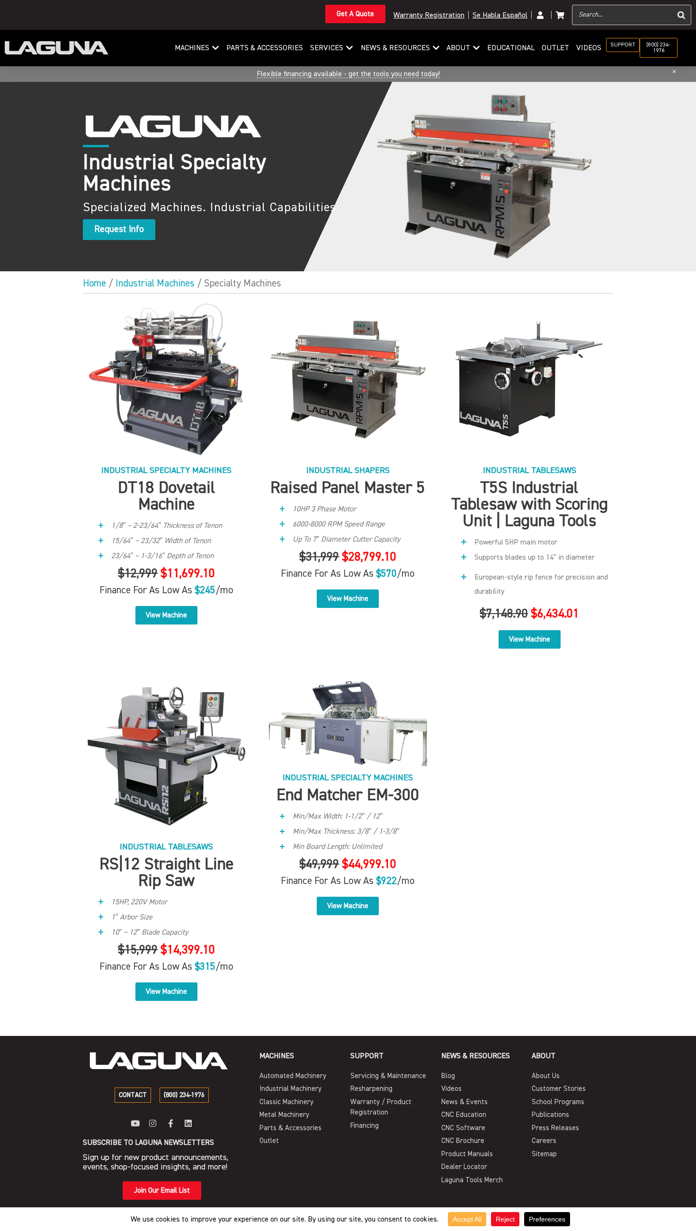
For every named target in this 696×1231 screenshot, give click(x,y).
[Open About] (476, 48)
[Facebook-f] (170, 1123)
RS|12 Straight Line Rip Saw (166, 872)
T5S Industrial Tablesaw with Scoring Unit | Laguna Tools (529, 504)
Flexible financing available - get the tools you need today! (348, 74)
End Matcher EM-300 (348, 795)
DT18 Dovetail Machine (166, 496)
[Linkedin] (188, 1123)
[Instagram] (152, 1123)
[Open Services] (349, 48)
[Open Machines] (215, 48)
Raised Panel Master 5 (347, 487)
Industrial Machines (155, 283)
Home (94, 283)
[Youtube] (135, 1123)
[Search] (681, 15)
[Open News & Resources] (436, 48)
